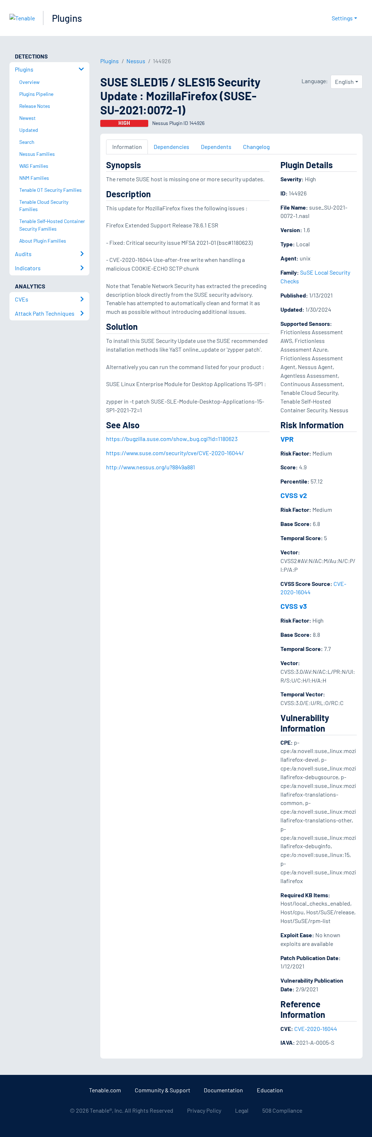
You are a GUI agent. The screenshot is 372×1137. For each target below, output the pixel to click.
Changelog (256, 146)
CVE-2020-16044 (315, 1028)
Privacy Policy (204, 1110)
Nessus (135, 60)
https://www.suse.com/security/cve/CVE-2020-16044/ (175, 452)
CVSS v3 (293, 606)
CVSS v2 (293, 495)
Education (270, 1090)
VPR (287, 438)
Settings (342, 18)
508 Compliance (282, 1110)
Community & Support (162, 1090)
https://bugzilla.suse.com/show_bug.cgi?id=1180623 (172, 438)
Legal (241, 1110)
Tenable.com (105, 1090)
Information (127, 146)
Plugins (67, 18)
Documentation (223, 1090)
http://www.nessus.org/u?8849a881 (150, 467)
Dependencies (171, 146)
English (344, 81)
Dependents (216, 146)
